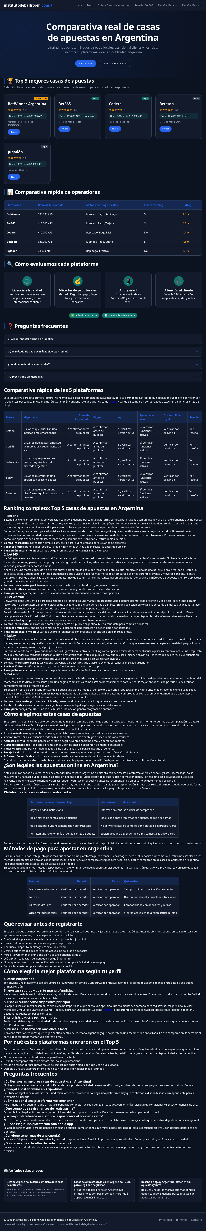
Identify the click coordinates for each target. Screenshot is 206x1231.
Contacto (196, 1219)
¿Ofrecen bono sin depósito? (26, 376)
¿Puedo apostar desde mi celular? (29, 364)
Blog (90, 5)
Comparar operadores (115, 63)
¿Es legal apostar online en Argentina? (31, 339)
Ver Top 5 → (85, 63)
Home (78, 5)
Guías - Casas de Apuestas (113, 5)
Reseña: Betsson (192, 5)
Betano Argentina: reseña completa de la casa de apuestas (35, 1183)
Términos (181, 1219)
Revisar (13, 131)
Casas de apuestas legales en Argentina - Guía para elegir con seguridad (102, 1183)
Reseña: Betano (167, 5)
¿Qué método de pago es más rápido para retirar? (38, 351)
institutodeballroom (29, 5)
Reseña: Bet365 (144, 5)
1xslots (113, 401)
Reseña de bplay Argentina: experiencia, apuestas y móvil (166, 1183)
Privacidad (165, 1219)
